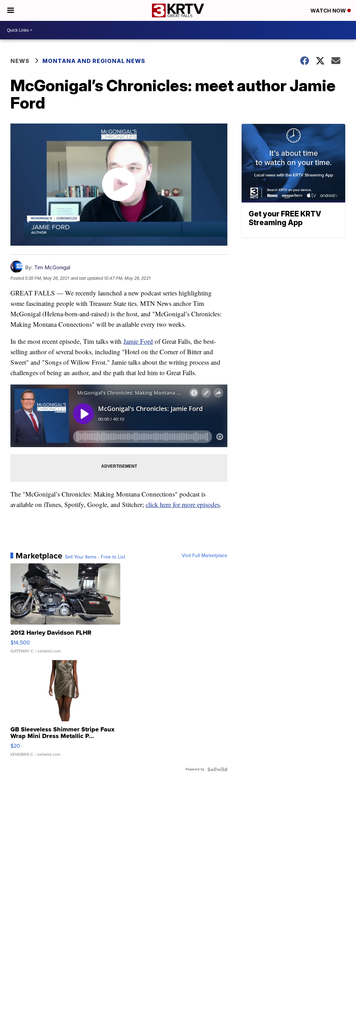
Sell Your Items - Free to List (95, 557)
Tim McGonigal (52, 267)
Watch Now (328, 10)
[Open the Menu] (10, 10)
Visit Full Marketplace (204, 555)
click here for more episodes (183, 504)
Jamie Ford (138, 341)
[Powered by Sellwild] (217, 769)
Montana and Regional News (93, 60)
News (20, 60)
